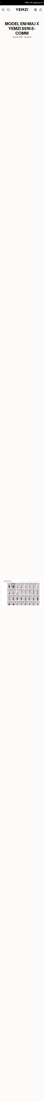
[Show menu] (3, 10)
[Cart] (40, 10)
